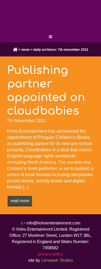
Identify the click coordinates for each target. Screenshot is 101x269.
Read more (19, 200)
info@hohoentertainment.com (54, 222)
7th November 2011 (26, 120)
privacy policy (50, 253)
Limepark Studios (57, 260)
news (25, 50)
